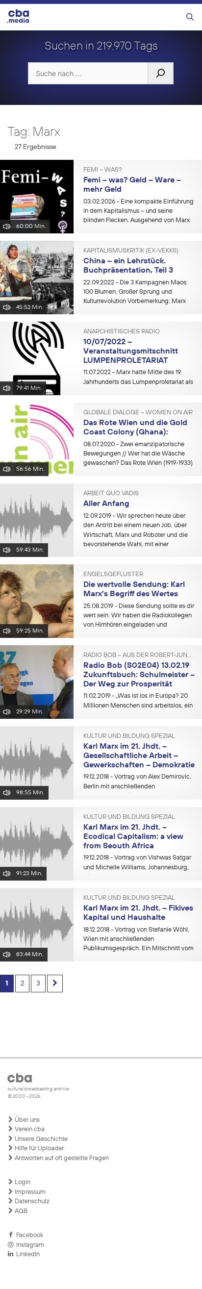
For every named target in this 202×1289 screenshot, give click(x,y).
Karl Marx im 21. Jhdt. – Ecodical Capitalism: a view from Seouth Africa (133, 837)
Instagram (28, 1245)
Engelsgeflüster (113, 575)
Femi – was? (102, 170)
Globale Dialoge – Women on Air (138, 413)
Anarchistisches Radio (121, 332)
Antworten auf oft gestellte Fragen (61, 1158)
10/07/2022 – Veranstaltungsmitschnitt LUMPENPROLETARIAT (130, 351)
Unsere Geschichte (40, 1139)
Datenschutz (31, 1201)
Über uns (26, 1120)
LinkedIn (26, 1254)
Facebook (28, 1235)
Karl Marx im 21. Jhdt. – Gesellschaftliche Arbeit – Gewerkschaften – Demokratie (139, 756)
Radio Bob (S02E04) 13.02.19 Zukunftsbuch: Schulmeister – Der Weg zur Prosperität (139, 675)
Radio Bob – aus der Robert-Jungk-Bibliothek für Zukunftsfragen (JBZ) (139, 655)
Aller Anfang (106, 504)
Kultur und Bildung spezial (129, 736)
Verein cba (29, 1129)
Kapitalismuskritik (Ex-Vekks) (130, 251)
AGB (20, 1211)
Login (21, 1182)
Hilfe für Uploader (38, 1148)
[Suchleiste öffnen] (190, 17)
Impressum (29, 1192)
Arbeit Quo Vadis (111, 494)
